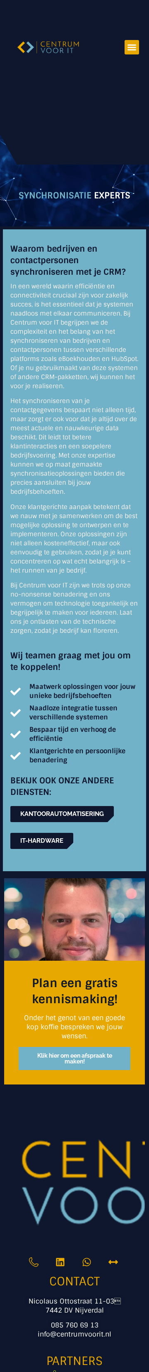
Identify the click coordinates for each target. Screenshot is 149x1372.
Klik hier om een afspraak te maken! (74, 1058)
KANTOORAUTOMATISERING (62, 814)
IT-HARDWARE (41, 840)
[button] (132, 47)
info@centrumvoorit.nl (74, 1334)
